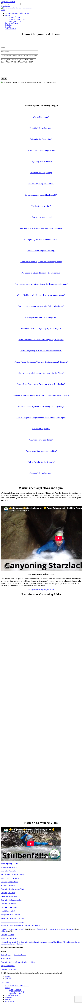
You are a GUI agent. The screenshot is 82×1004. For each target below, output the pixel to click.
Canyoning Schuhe (7, 935)
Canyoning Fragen (11, 995)
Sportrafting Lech (15, 993)
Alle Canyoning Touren (9, 864)
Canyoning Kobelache (8, 871)
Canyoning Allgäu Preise (9, 882)
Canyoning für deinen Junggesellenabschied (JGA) (18, 962)
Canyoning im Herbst (8, 893)
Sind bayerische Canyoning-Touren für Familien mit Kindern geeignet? (41, 395)
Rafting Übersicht (15, 990)
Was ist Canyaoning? (8, 911)
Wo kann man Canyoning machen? (13, 874)
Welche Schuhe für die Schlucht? (41, 462)
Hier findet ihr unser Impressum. (12, 929)
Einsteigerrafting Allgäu (17, 992)
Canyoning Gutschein (8, 969)
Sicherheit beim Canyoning (10, 878)
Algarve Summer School (9, 938)
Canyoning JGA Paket (8, 904)
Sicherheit (8, 997)
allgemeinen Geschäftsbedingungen (61, 929)
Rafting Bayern (5, 955)
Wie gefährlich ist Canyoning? (41, 473)
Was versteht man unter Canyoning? (13, 918)
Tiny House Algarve (8, 966)
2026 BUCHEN (10, 1001)
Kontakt (8, 999)
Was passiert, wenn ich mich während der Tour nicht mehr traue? (41, 284)
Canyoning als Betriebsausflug (11, 900)
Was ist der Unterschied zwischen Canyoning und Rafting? (21, 925)
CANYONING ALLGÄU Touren (17, 986)
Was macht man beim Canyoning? (12, 922)
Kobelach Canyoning (8, 885)
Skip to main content (8, 2)
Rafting (7, 988)
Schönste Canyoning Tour (9, 867)
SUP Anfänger (6, 958)
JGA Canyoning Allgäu (9, 896)
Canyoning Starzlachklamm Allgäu (12, 889)
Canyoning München (20, 955)
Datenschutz (41, 929)
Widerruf (4, 931)
